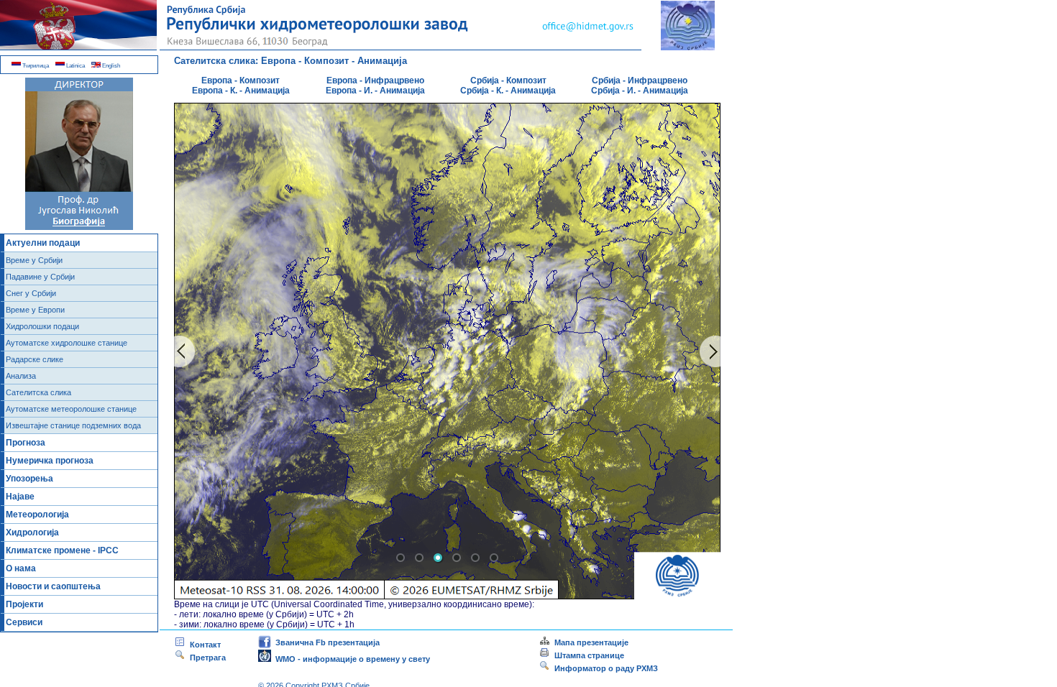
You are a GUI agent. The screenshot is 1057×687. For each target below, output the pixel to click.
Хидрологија (32, 532)
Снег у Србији (31, 293)
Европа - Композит (240, 80)
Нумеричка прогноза (49, 461)
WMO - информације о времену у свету (350, 659)
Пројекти (24, 604)
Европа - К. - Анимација (241, 91)
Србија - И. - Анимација (639, 91)
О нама (21, 568)
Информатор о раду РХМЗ (604, 668)
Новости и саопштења (53, 586)
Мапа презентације (589, 642)
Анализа (21, 376)
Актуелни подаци (43, 243)
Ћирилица (35, 66)
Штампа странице (589, 655)
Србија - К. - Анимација (508, 91)
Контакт (203, 644)
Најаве (20, 497)
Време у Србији (34, 260)
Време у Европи (35, 309)
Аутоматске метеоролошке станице (71, 409)
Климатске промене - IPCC (62, 550)
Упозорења (29, 479)
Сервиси (24, 622)
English (110, 66)
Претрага (206, 657)
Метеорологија (37, 515)
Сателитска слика (38, 392)
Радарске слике (34, 359)
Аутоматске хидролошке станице (66, 342)
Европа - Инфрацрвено (375, 80)
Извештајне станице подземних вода (73, 425)
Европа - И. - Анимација (375, 91)
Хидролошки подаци (42, 326)
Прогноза (25, 443)
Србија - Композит (508, 80)
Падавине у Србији (40, 276)
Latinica (75, 66)
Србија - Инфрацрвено (639, 80)
